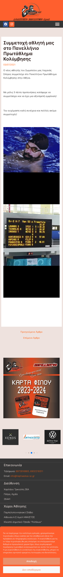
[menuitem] (31, 314)
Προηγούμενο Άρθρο (31, 332)
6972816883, (22, 471)
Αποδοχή (31, 561)
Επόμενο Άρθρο (31, 338)
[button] (57, 24)
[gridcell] (31, 317)
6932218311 (36, 471)
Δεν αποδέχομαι (31, 569)
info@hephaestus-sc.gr (23, 476)
